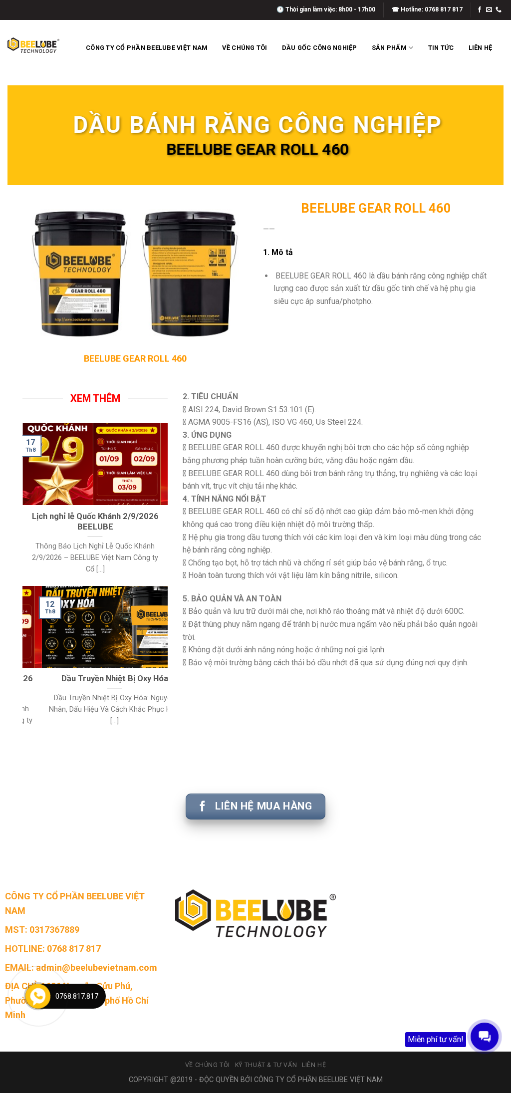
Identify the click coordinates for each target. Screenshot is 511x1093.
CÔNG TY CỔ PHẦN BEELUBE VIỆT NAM (147, 47)
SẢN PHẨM (389, 47)
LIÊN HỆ (481, 47)
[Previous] (27, 503)
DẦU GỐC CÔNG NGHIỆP (319, 47)
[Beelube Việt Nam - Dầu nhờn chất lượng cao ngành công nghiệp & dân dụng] (33, 45)
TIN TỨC (441, 47)
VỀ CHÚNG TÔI (244, 47)
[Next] (162, 503)
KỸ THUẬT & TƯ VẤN (266, 1065)
